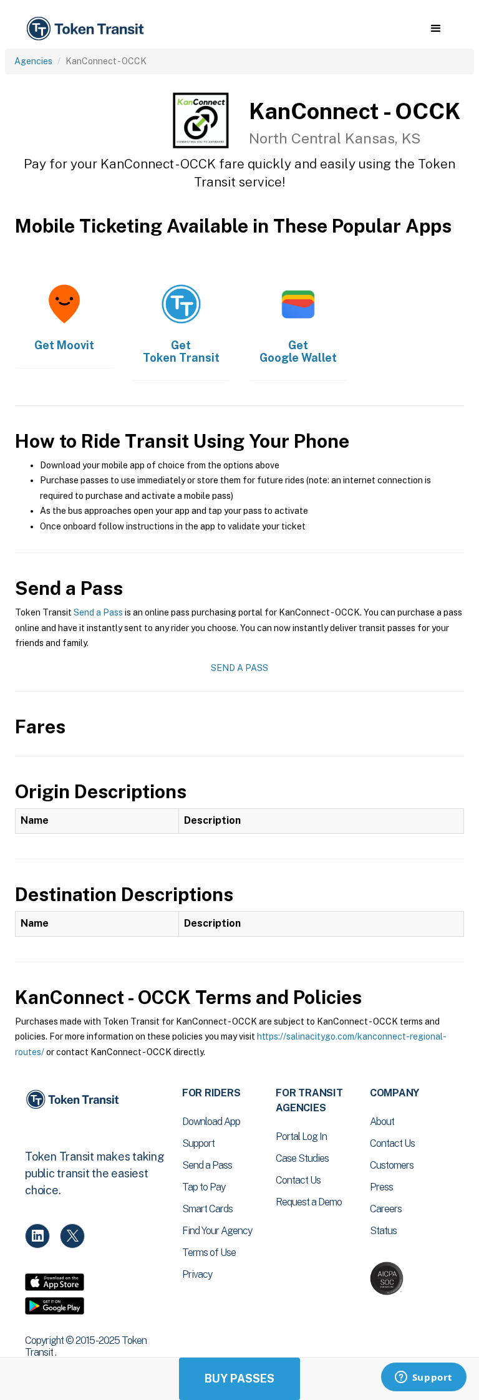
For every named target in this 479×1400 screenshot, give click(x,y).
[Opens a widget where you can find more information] (423, 1378)
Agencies (33, 61)
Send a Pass (98, 612)
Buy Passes (239, 1378)
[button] (435, 28)
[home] (87, 29)
